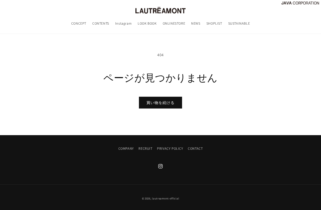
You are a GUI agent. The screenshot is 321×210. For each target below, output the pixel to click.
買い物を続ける (160, 102)
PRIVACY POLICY (170, 148)
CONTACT (195, 148)
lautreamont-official (165, 198)
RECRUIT (145, 148)
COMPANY (126, 148)
